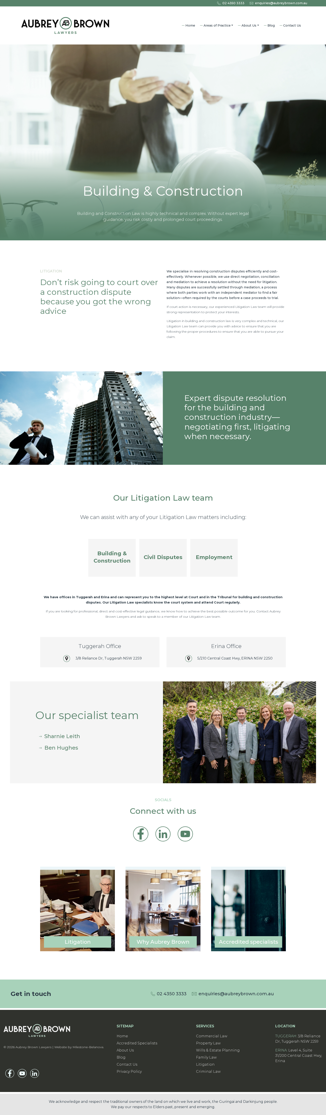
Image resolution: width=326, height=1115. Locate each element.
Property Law (208, 1043)
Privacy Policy (129, 1071)
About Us (249, 25)
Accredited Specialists (137, 1043)
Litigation (205, 1064)
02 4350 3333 (233, 3)
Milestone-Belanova (88, 1047)
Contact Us (292, 25)
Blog (271, 25)
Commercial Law (211, 1036)
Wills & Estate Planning (218, 1050)
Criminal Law (208, 1071)
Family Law (206, 1057)
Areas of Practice (217, 25)
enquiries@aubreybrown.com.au (281, 3)
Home (190, 25)
